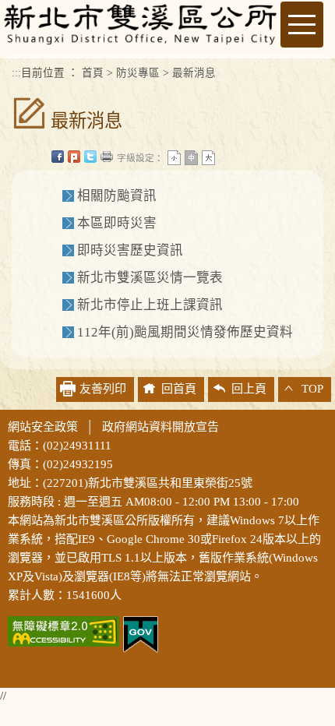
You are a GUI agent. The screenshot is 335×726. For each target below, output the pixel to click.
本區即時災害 (117, 223)
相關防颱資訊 (117, 196)
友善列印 (106, 156)
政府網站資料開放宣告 (160, 427)
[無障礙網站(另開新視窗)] (63, 629)
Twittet (90, 156)
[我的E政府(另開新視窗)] (140, 632)
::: (16, 73)
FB (57, 156)
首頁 (93, 73)
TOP (312, 388)
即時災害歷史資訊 (130, 250)
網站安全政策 (43, 427)
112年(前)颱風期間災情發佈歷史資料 (185, 332)
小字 (174, 157)
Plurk (74, 156)
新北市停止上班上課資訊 (150, 305)
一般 (191, 157)
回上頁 (248, 388)
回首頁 (178, 388)
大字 (208, 157)
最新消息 (194, 73)
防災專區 (138, 73)
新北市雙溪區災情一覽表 (150, 277)
